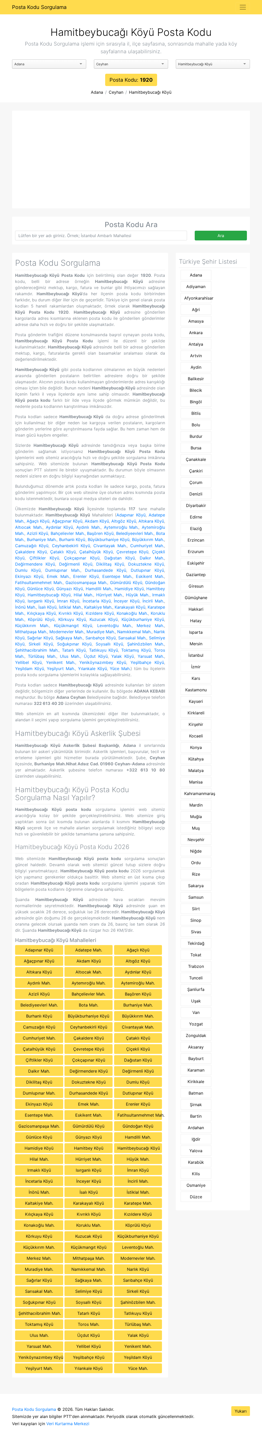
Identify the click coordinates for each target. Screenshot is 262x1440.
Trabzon (196, 966)
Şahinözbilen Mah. (145, 644)
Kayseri (196, 701)
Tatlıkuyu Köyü (103, 650)
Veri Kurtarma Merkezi (67, 1423)
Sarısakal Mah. (132, 637)
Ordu (196, 862)
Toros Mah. (88, 1324)
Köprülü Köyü (41, 619)
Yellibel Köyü (28, 662)
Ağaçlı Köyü (38, 521)
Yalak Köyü (122, 656)
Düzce (196, 1196)
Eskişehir (195, 563)
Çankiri (196, 470)
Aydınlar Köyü (59, 527)
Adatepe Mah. (88, 949)
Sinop (195, 920)
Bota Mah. (88, 1005)
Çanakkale (196, 459)
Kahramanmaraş (197, 793)
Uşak (196, 1000)
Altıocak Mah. (28, 527)
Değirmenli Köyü (75, 564)
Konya (196, 747)
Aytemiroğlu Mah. (138, 983)
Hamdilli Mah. (99, 588)
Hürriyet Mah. (109, 594)
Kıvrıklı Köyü (71, 613)
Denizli (195, 493)
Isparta (196, 632)
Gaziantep (196, 574)
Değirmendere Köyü (35, 564)
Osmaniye (196, 1185)
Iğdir (196, 1139)
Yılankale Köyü (92, 668)
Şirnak (196, 1104)
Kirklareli (196, 712)
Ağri (196, 309)
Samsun (195, 897)
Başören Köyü (100, 533)
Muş (196, 828)
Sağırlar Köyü (40, 637)
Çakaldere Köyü (31, 551)
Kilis (196, 1173)
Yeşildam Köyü (29, 668)
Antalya (196, 344)
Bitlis (196, 413)
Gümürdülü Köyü (126, 582)
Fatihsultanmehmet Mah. (39, 582)
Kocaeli (196, 735)
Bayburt (196, 1058)
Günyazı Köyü (69, 588)
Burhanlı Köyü (72, 539)
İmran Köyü (68, 600)
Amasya (196, 321)
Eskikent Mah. (150, 576)
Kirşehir (196, 724)
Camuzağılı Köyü (31, 545)
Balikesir (196, 378)
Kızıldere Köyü (100, 613)
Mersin (196, 643)
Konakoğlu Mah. (132, 613)
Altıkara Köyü (151, 521)
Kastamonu (196, 689)
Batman (196, 1093)
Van (196, 1012)
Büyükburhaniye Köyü (108, 539)
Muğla (196, 816)
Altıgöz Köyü (123, 521)
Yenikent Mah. (60, 662)
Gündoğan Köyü (138, 1126)
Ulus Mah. (70, 656)
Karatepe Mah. (138, 1203)
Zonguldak (196, 1035)
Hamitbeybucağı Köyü (150, 92)
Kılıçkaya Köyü (41, 613)
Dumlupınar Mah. (62, 570)
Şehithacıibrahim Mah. (37, 650)
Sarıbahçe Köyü (100, 637)
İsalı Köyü (47, 607)
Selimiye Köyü (88, 1291)
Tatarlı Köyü (74, 650)
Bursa (196, 447)
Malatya (196, 770)
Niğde (196, 851)
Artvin (196, 355)
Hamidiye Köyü (129, 588)
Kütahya (196, 758)
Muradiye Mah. (100, 631)
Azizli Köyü (37, 533)
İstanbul (195, 655)
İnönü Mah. (25, 607)
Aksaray (196, 1047)
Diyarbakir (196, 505)
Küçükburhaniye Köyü (143, 619)
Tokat (195, 954)
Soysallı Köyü (109, 644)
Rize (196, 874)
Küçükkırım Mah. (32, 625)
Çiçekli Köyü (138, 1049)
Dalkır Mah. (152, 557)
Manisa (196, 782)
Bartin (196, 1116)
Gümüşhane (196, 597)
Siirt (196, 908)
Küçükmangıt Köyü (73, 625)
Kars (196, 678)
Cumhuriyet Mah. (147, 545)
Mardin (196, 805)
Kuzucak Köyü (104, 619)
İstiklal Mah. (70, 607)
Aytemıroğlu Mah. (121, 527)
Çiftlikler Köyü (44, 557)
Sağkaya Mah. (69, 637)
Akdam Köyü (97, 521)
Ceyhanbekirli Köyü (71, 545)
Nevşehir (196, 839)
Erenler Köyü (86, 576)
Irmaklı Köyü (39, 1170)
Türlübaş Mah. (42, 656)
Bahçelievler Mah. (68, 533)
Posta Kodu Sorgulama (39, 7)
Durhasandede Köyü (105, 570)
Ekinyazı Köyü (29, 576)
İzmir (196, 666)
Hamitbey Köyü (88, 1148)
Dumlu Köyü (28, 570)
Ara (220, 235)
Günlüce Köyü (40, 588)
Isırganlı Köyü (41, 600)
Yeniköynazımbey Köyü (102, 662)
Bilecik (196, 390)
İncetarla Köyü (97, 600)
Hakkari (196, 609)
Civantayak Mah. (110, 545)
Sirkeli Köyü (41, 644)
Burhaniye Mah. (42, 539)
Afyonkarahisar (197, 298)
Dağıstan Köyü (119, 557)
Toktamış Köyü (136, 650)
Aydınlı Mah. (88, 527)
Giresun (196, 586)
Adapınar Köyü (130, 514)
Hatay (196, 620)
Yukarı (241, 1411)
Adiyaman (195, 286)
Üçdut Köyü (96, 656)
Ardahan (196, 1127)
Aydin (196, 367)
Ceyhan (116, 92)
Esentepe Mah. (117, 576)
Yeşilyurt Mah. (61, 668)
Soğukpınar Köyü (74, 644)
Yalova (195, 1150)
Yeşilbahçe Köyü (147, 662)
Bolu (196, 424)
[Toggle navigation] (243, 7)
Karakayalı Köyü (130, 607)
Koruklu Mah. (88, 1225)
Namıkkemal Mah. (134, 631)
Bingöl (196, 401)
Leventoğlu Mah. (114, 625)
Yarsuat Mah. (151, 656)
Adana (97, 92)
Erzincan (196, 540)
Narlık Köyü (138, 1269)
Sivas (196, 931)
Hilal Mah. (83, 594)
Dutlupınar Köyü (147, 570)
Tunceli (196, 977)
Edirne (196, 517)
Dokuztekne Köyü (146, 564)
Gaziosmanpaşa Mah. (86, 582)
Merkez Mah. (150, 625)
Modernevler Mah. (66, 631)
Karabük (196, 1162)
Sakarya (196, 885)
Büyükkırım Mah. (148, 539)
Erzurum (196, 551)
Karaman (196, 1070)
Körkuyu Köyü (72, 619)
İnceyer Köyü (126, 600)
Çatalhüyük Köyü (96, 551)
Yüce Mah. (120, 668)
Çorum (195, 482)
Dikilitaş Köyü (110, 564)
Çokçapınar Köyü (82, 557)
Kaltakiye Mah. (98, 607)
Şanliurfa (195, 989)
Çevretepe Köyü (132, 551)
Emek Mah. (58, 576)
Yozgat (196, 1023)
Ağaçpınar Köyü (67, 521)
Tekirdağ (196, 943)
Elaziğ (196, 528)
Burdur (196, 436)
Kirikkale (196, 1081)
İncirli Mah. (153, 600)
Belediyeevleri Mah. (135, 533)
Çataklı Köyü (63, 551)
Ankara (196, 332)
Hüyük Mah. (137, 594)
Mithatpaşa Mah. (31, 631)
